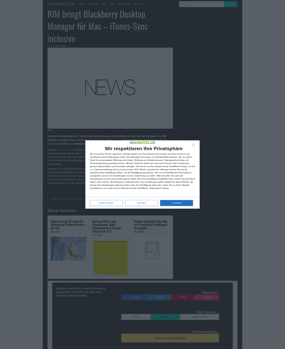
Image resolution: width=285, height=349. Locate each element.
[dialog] (142, 174)
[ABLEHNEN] (194, 145)
